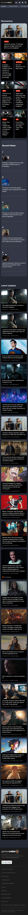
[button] (25, 2)
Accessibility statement (7, 883)
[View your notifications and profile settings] (22, 2)
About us (3, 890)
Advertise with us (6, 894)
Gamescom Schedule (13, 6)
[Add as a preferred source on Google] (6, 862)
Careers (3, 887)
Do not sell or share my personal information (13, 905)
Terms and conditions (7, 869)
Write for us (4, 901)
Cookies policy (5, 880)
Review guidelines (6, 898)
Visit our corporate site (12, 857)
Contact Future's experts (8, 872)
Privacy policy (5, 876)
